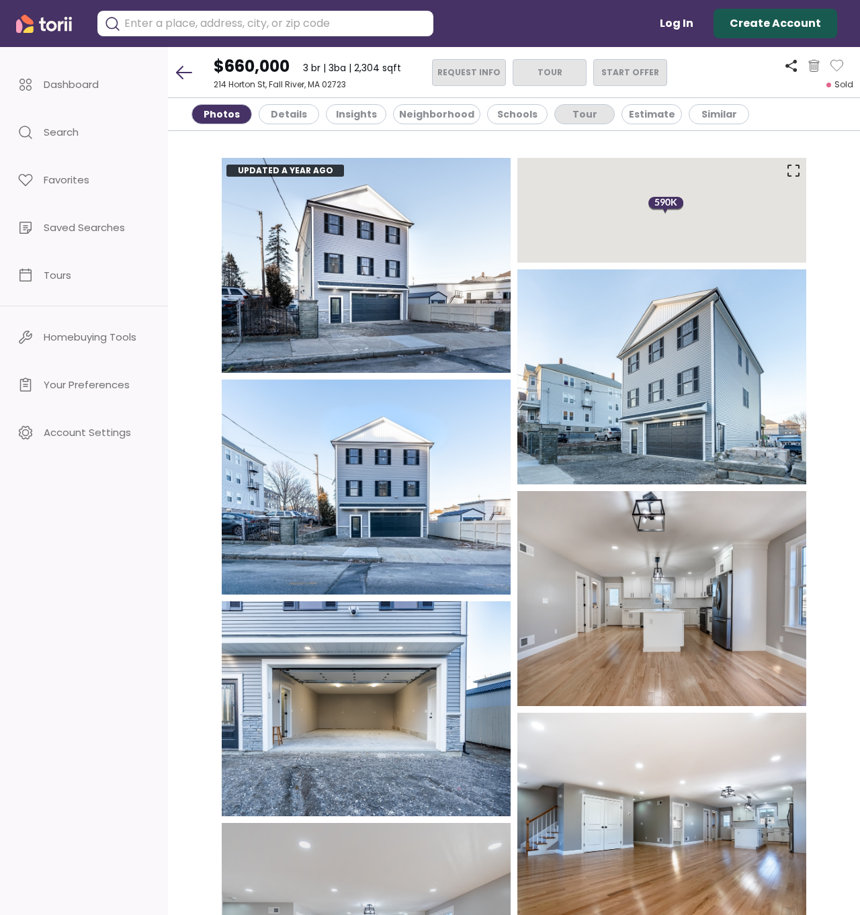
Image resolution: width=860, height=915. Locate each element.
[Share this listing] (791, 65)
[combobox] (275, 23)
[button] (84, 84)
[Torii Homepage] (49, 24)
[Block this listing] (814, 66)
